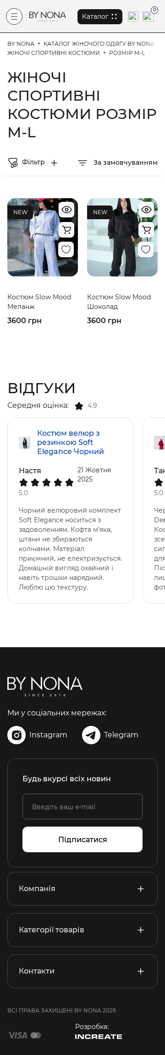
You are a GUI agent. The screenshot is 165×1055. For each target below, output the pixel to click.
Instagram (48, 734)
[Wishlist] (66, 249)
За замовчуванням (125, 162)
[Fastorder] (66, 230)
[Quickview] (66, 209)
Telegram (121, 734)
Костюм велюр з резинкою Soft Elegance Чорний (70, 442)
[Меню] (14, 16)
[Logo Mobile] (47, 16)
